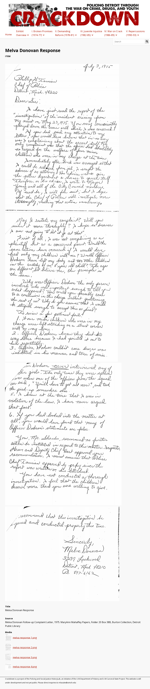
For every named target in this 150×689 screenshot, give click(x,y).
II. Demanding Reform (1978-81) (64, 33)
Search (147, 41)
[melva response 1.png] (62, 210)
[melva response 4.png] (62, 600)
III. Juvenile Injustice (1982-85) (91, 33)
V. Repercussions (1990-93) (135, 33)
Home (8, 34)
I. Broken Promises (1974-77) (42, 33)
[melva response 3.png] (63, 504)
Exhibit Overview (21, 33)
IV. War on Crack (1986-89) (113, 33)
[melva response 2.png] (61, 360)
